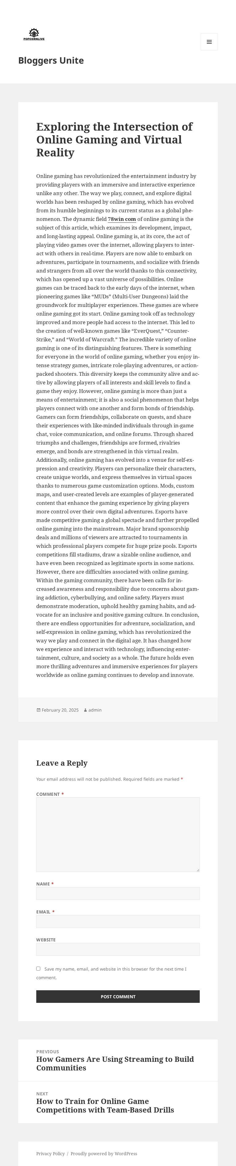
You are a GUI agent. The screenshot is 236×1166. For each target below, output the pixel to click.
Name (45, 884)
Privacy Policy (50, 1153)
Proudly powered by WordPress (104, 1153)
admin (95, 710)
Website (46, 940)
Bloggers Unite (51, 60)
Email (45, 912)
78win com (122, 218)
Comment (50, 794)
